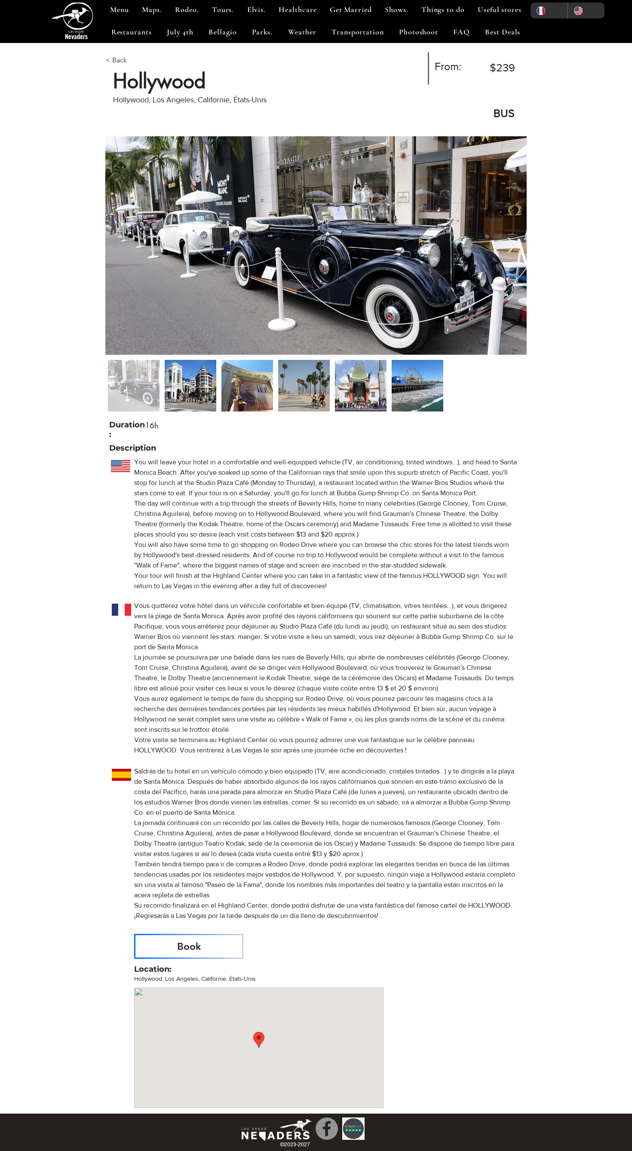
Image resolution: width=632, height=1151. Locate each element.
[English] (586, 10)
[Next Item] (512, 245)
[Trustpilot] (353, 1128)
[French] (549, 10)
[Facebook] (327, 1128)
